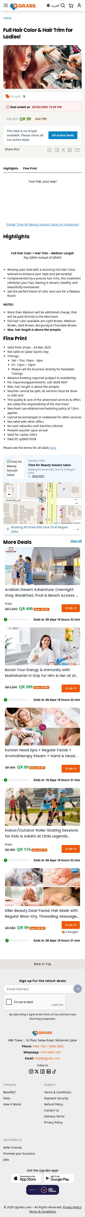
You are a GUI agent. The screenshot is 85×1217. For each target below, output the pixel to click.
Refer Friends (12, 1147)
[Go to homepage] (23, 5)
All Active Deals (63, 135)
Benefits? (9, 1092)
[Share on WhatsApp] (49, 150)
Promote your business (19, 1153)
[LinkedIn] (48, 1071)
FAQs (6, 1098)
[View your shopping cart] (70, 5)
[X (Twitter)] (36, 1071)
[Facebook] (42, 1071)
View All (76, 541)
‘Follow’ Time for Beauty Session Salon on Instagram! (42, 224)
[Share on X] (63, 150)
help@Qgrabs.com (47, 1058)
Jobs (6, 1159)
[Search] (62, 5)
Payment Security (56, 1098)
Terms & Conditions (57, 1092)
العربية (55, 5)
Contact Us (51, 1110)
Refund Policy (53, 1104)
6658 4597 (38, 476)
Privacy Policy (53, 1122)
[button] (42, 500)
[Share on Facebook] (57, 150)
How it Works (12, 1104)
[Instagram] (31, 1071)
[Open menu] (5, 5)
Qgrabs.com (22, 1207)
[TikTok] (54, 1071)
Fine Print (30, 168)
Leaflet (55, 523)
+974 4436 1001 (50, 1052)
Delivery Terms (54, 1116)
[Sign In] (79, 5)
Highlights (10, 168)
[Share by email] (77, 150)
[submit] (77, 989)
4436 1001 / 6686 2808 (48, 1046)
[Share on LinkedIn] (70, 150)
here (53, 448)
